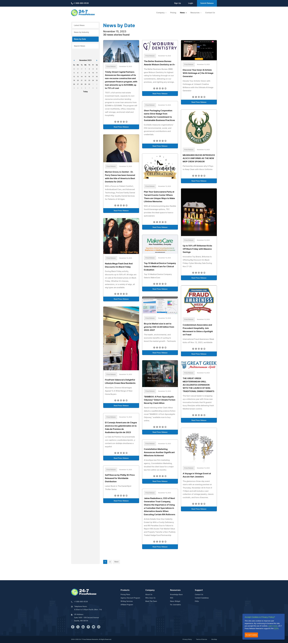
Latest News (79, 25)
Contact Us (210, 13)
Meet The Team (151, 601)
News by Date (80, 39)
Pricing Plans (125, 594)
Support (199, 590)
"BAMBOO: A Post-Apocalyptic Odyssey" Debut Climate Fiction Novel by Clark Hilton (159, 400)
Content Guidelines (202, 598)
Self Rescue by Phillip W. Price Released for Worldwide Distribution (120, 478)
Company (150, 590)
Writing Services (127, 601)
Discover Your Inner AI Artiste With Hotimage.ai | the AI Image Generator (198, 73)
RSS (171, 598)
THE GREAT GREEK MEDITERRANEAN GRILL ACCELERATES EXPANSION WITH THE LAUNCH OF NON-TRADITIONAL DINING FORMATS (198, 384)
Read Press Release (121, 127)
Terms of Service (201, 639)
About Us (148, 594)
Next (116, 562)
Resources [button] (195, 13)
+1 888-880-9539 (81, 3)
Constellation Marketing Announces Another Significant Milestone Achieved (159, 452)
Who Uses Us (150, 598)
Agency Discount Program (130, 598)
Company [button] (160, 13)
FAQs (197, 601)
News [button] (182, 13)
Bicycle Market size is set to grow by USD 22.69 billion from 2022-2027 (159, 327)
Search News (79, 46)
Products (125, 590)
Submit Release (207, 3)
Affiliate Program (127, 605)
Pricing (173, 13)
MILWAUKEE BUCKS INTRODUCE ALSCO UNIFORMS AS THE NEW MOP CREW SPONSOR (199, 158)
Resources (175, 590)
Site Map (214, 639)
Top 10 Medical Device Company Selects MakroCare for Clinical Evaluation (160, 266)
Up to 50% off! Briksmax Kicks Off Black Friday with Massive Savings (197, 249)
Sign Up (177, 3)
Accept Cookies (251, 635)
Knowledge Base (176, 594)
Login (190, 3)
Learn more (272, 626)
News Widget (175, 601)
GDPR (276, 628)
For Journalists (175, 605)
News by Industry (81, 32)
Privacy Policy (187, 639)
